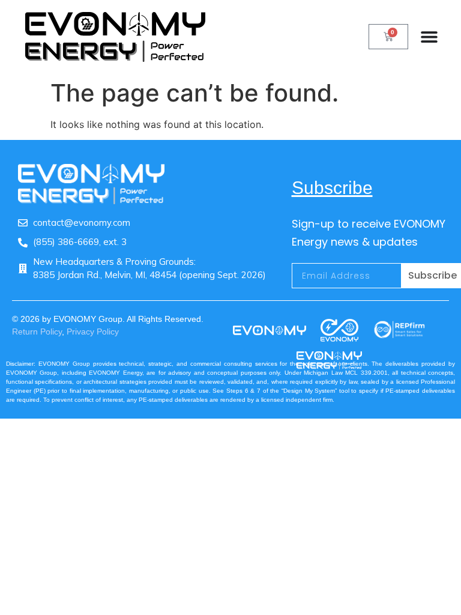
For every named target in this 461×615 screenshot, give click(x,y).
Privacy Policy (93, 331)
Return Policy (37, 331)
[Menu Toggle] (434, 36)
